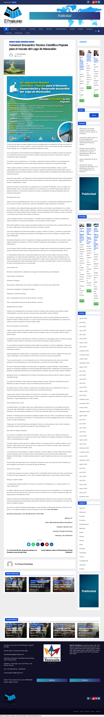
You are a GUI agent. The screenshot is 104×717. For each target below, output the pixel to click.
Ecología (8, 33)
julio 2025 (82, 371)
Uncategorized (24, 41)
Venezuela (13, 29)
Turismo (80, 29)
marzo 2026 (83, 338)
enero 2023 (82, 492)
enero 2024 (82, 444)
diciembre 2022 (84, 496)
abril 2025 (82, 383)
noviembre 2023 (84, 452)
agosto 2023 (83, 464)
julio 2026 (82, 322)
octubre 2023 (83, 456)
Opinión (72, 29)
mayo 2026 (82, 330)
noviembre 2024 (84, 403)
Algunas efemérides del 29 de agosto (88, 629)
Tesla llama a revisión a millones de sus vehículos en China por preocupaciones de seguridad (96, 239)
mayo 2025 (82, 379)
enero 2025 (82, 395)
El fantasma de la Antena (96, 60)
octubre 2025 (83, 359)
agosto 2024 (83, 415)
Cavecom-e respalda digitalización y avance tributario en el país (81, 235)
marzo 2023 (83, 484)
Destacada (12, 41)
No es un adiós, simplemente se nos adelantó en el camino (81, 63)
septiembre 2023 (84, 460)
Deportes (49, 29)
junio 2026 (82, 326)
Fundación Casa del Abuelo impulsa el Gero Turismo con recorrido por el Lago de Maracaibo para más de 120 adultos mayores (87, 152)
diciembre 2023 (84, 448)
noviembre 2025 (84, 355)
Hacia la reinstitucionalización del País (89, 58)
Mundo (41, 29)
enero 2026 (82, 346)
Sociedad (89, 29)
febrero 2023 (83, 488)
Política (23, 29)
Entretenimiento (61, 29)
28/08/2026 (11, 633)
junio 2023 (82, 472)
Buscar (81, 110)
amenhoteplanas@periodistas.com (14, 654)
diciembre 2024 (84, 399)
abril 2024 (82, 432)
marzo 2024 (83, 436)
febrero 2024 (83, 440)
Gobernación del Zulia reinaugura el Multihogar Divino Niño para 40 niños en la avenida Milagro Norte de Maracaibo (88, 168)
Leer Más (82, 100)
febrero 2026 (83, 342)
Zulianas (9, 582)
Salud (28, 33)
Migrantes (82, 528)
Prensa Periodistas (21, 54)
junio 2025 (82, 375)
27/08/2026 (83, 633)
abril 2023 (82, 480)
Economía (32, 29)
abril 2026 (82, 334)
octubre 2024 (83, 407)
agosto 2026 (83, 318)
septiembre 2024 (84, 411)
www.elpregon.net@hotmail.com (13, 673)
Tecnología (18, 33)
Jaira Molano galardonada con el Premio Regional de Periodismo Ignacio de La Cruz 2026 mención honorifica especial (88, 141)
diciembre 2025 (84, 351)
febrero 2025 (83, 391)
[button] (96, 31)
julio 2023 (82, 468)
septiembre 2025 (84, 363)
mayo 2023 (82, 476)
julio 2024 (82, 419)
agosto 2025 (83, 367)
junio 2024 (82, 423)
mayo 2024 (82, 428)
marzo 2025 (83, 387)
